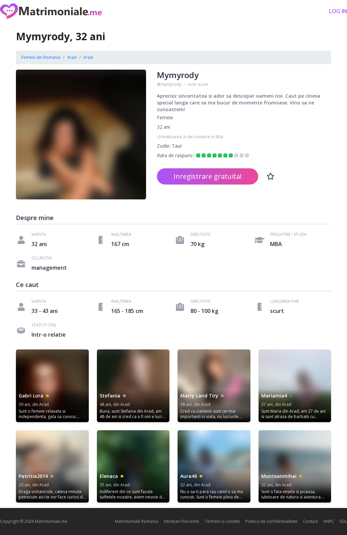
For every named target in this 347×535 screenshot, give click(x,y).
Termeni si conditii (222, 521)
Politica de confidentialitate (271, 521)
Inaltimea (121, 234)
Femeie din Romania (40, 57)
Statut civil (44, 325)
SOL (343, 521)
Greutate (200, 234)
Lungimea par (284, 301)
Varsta (39, 234)
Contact (310, 521)
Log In (338, 11)
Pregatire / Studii (288, 234)
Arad (72, 57)
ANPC (328, 521)
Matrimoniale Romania (136, 521)
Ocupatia (42, 258)
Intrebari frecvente (181, 521)
